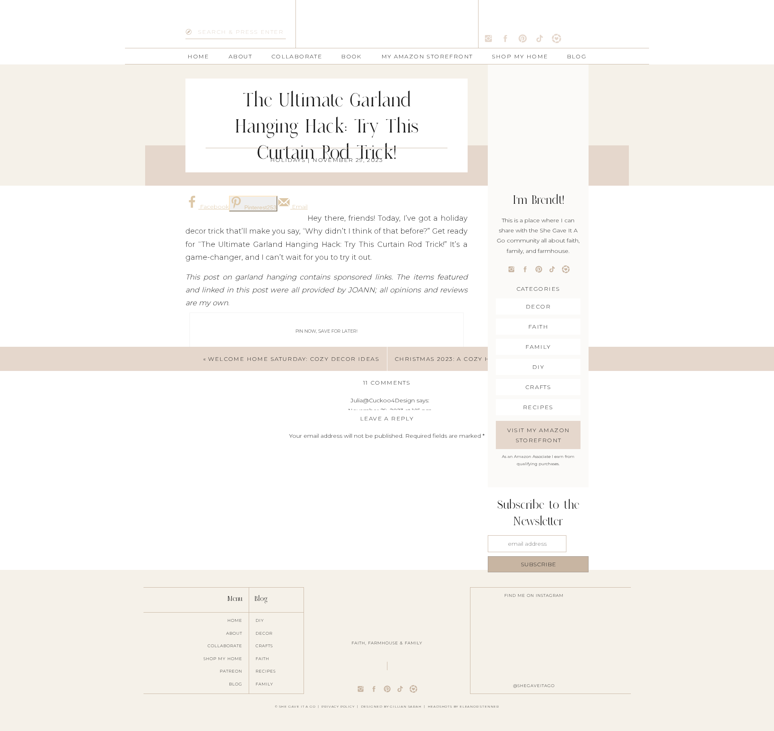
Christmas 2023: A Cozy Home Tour (461, 358)
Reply (390, 718)
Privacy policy (337, 706)
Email (387, 577)
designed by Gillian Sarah (391, 706)
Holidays (288, 160)
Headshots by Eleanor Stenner (463, 706)
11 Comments (386, 382)
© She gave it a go (295, 706)
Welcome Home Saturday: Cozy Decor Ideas (293, 358)
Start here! (204, 408)
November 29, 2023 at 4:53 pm (390, 677)
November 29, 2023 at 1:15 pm (390, 410)
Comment (387, 451)
